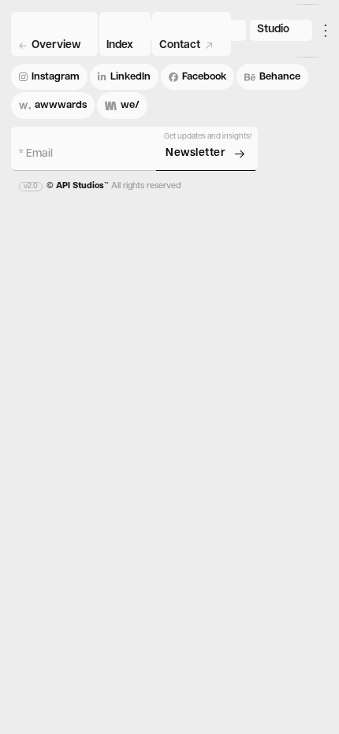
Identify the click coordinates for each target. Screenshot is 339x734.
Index (119, 45)
